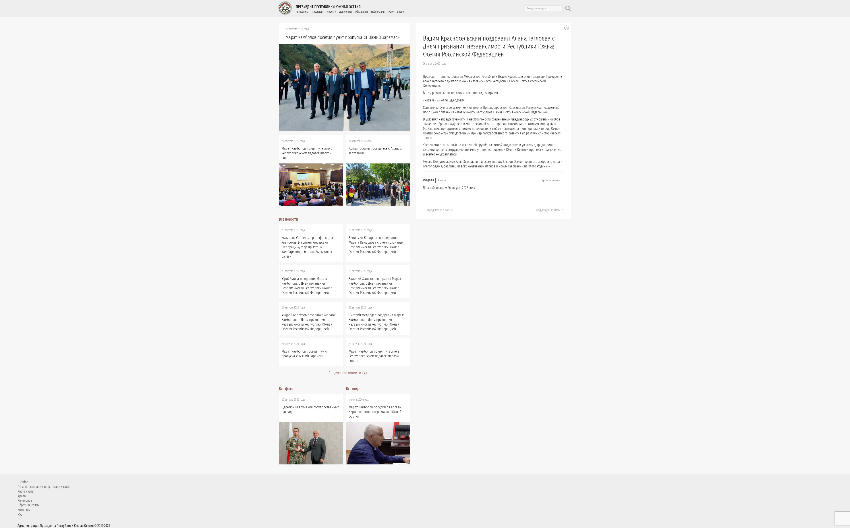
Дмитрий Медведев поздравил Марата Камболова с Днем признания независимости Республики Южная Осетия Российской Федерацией (377, 322)
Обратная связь (28, 505)
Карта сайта (25, 491)
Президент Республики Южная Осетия (328, 6)
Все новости (288, 219)
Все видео (353, 388)
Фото (391, 11)
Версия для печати (550, 180)
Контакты (23, 510)
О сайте (22, 482)
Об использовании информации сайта (43, 487)
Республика (302, 11)
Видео (400, 11)
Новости (331, 11)
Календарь (24, 500)
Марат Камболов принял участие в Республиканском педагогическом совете (307, 153)
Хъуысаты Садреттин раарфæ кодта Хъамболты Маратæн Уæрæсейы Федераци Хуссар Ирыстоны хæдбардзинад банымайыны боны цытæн (307, 247)
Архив (21, 496)
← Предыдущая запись (438, 210)
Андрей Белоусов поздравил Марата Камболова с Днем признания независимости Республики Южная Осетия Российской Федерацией (308, 322)
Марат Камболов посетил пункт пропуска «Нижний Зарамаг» (343, 37)
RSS (19, 514)
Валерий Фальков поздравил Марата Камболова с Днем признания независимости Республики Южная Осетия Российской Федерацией (376, 285)
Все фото (286, 388)
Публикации (377, 11)
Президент (318, 11)
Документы (345, 11)
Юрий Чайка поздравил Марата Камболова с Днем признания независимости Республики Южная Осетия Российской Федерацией (307, 285)
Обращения (361, 11)
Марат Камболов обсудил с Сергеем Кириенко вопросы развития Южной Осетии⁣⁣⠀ (375, 412)
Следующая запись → (549, 210)
